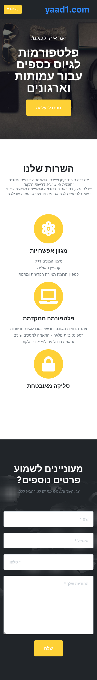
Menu (14, 9)
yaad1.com (67, 9)
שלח (48, 648)
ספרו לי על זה (48, 107)
